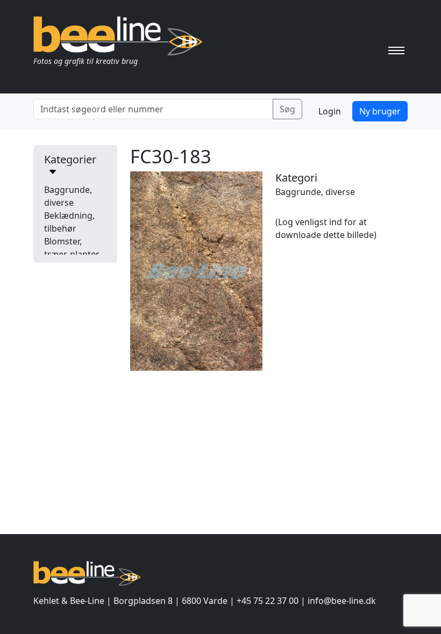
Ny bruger (380, 111)
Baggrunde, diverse (315, 192)
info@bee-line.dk (342, 601)
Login (329, 111)
